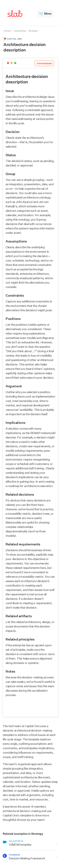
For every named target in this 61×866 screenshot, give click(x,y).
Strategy (33, 30)
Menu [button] (48, 13)
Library (7, 30)
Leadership (20, 30)
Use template (44, 63)
